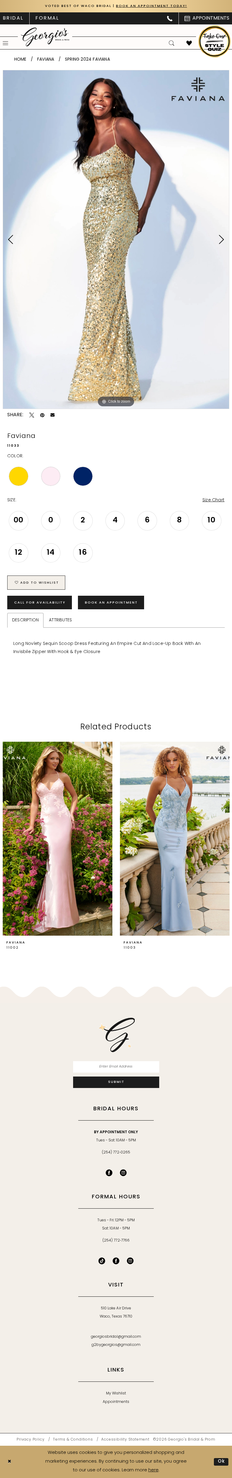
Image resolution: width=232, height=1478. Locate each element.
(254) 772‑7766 (115, 1240)
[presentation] (57, 839)
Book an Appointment (111, 602)
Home (20, 59)
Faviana (45, 59)
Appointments (116, 1402)
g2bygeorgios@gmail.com (116, 1345)
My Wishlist (116, 1393)
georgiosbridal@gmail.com (116, 1337)
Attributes (60, 620)
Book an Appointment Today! (151, 6)
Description (25, 620)
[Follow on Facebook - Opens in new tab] (116, 1261)
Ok (221, 1461)
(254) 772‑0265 (116, 1152)
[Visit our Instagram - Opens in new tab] (123, 1172)
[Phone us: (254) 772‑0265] (170, 18)
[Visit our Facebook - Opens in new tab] (109, 1172)
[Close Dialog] (9, 1462)
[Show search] (171, 43)
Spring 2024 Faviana (87, 59)
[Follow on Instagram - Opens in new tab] (130, 1261)
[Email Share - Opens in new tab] (52, 415)
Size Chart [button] (213, 500)
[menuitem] (47, 18)
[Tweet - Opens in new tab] (31, 415)
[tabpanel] (116, 239)
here (153, 1470)
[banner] (45, 36)
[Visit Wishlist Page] (189, 43)
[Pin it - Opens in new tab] (42, 415)
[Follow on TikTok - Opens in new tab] (101, 1261)
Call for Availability (40, 602)
